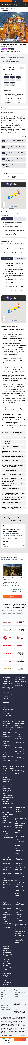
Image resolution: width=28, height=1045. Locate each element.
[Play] (14, 177)
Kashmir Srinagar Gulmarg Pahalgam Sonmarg (19, 940)
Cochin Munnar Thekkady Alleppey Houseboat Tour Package (6, 791)
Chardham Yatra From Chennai (7, 757)
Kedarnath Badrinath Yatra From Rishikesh (19, 754)
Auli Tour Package (6, 812)
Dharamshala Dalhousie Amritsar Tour (7, 798)
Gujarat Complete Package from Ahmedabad (6, 975)
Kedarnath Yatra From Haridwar (7, 881)
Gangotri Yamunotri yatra (19, 739)
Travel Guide (4, 998)
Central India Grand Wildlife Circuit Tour (7, 962)
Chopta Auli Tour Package (6, 817)
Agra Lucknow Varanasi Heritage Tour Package (7, 688)
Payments (16, 996)
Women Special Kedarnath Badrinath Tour (19, 758)
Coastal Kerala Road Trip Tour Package (8, 695)
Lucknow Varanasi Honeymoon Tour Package (19, 852)
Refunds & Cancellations (19, 992)
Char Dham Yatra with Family (7, 749)
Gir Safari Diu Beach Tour (6, 970)
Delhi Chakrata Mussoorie (5, 702)
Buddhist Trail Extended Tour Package (7, 691)
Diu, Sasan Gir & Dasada (7, 709)
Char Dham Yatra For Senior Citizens (7, 737)
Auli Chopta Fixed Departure (19, 911)
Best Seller (4, 49)
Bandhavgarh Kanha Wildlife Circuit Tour (7, 951)
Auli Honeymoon (6, 810)
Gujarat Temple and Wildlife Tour (7, 983)
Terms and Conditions (17, 289)
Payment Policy (19, 290)
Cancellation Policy (9, 290)
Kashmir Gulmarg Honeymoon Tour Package (19, 827)
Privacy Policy (4, 1005)
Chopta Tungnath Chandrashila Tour (6, 823)
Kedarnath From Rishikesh (6, 870)
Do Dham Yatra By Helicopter (19, 728)
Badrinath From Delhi (19, 877)
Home (2, 8)
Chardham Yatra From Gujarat (7, 761)
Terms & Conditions (5, 1009)
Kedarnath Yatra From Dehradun (7, 877)
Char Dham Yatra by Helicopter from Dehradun (7, 732)
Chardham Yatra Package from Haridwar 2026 (20, 897)
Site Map (23, 1035)
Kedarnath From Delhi (7, 867)
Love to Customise (20, 1043)
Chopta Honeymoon (7, 820)
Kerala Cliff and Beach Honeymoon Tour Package (20, 832)
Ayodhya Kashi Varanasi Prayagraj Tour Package (8, 769)
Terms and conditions (7, 1035)
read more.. (6, 541)
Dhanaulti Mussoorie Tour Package (7, 834)
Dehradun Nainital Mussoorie (6, 699)
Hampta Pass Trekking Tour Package (7, 712)
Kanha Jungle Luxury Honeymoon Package (20, 822)
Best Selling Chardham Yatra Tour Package (7, 728)
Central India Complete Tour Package (7, 958)
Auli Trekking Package (7, 814)
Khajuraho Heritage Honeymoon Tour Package (19, 837)
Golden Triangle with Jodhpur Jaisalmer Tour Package (20, 772)
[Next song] (19, 177)
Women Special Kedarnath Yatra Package (6, 886)
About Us (3, 992)
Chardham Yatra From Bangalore (7, 753)
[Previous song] (8, 177)
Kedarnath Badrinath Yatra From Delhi (19, 746)
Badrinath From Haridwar (6, 724)
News (15, 998)
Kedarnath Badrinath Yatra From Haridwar (19, 750)
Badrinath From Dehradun (18, 873)
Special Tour (11, 49)
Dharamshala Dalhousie (7, 795)
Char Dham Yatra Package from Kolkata (7, 746)
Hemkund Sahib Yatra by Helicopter (7, 924)
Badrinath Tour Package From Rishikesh (20, 682)
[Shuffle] (3, 177)
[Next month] (23, 68)
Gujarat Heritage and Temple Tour (7, 979)
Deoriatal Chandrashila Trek (20, 928)
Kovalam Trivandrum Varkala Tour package (19, 842)
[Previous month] (21, 68)
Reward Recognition (6, 1012)
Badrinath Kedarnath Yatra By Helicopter (19, 724)
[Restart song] (24, 177)
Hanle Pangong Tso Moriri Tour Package (7, 716)
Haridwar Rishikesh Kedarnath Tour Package (6, 863)
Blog (2, 996)
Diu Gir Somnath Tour (7, 801)
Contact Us (4, 994)
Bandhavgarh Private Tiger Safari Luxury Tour (7, 955)
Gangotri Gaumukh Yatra (19, 731)
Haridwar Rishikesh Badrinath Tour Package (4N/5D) (20, 687)
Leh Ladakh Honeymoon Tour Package (19, 846)
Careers (16, 994)
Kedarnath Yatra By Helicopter (6, 873)
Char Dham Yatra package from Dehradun (6, 741)
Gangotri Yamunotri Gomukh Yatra (19, 735)
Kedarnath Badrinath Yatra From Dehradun (20, 743)
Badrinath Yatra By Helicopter (6, 776)
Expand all (23, 136)
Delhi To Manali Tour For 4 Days (8, 706)
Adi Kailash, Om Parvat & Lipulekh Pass (7, 684)
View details (12, 596)
